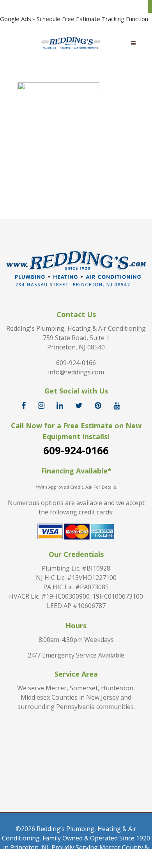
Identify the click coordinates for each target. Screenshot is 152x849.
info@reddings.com (76, 372)
